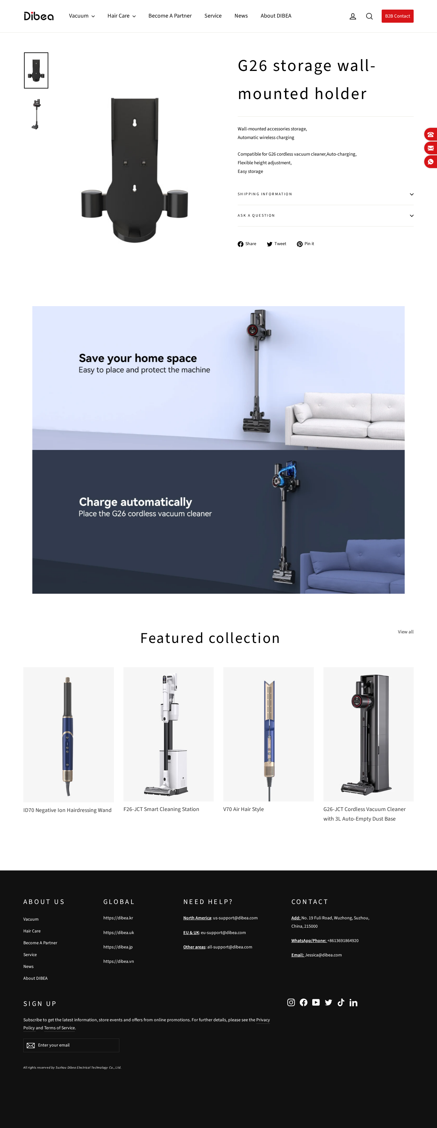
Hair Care (119, 16)
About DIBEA (276, 16)
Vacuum (79, 16)
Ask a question (256, 215)
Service (213, 16)
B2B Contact (397, 16)
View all (406, 632)
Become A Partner (170, 16)
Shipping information (265, 194)
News (241, 16)
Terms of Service (59, 1028)
